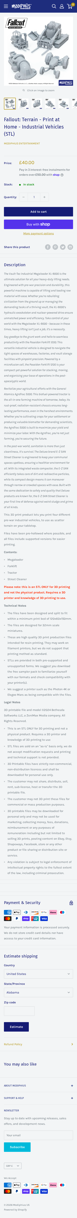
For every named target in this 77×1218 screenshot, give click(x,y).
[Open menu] (6, 6)
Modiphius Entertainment (22, 143)
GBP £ (9, 1165)
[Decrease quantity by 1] (23, 197)
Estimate (16, 1027)
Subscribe (17, 1147)
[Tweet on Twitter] (63, 247)
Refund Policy (13, 1044)
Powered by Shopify (15, 1209)
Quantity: (10, 197)
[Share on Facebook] (48, 247)
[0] (69, 6)
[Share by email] (70, 247)
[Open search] (54, 6)
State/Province (14, 984)
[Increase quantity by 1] (44, 197)
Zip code (10, 1002)
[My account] (62, 6)
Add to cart (38, 211)
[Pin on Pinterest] (55, 247)
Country (9, 965)
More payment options (38, 233)
